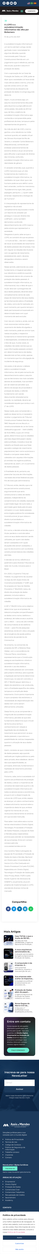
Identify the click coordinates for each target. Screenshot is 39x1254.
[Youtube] (11, 3)
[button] (22, 11)
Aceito (19, 1238)
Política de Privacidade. (16, 1232)
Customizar (19, 1243)
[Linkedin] (4, 3)
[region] (19, 1233)
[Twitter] (15, 3)
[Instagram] (7, 3)
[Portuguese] (31, 3)
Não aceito (19, 1249)
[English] (28, 3)
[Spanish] (35, 3)
